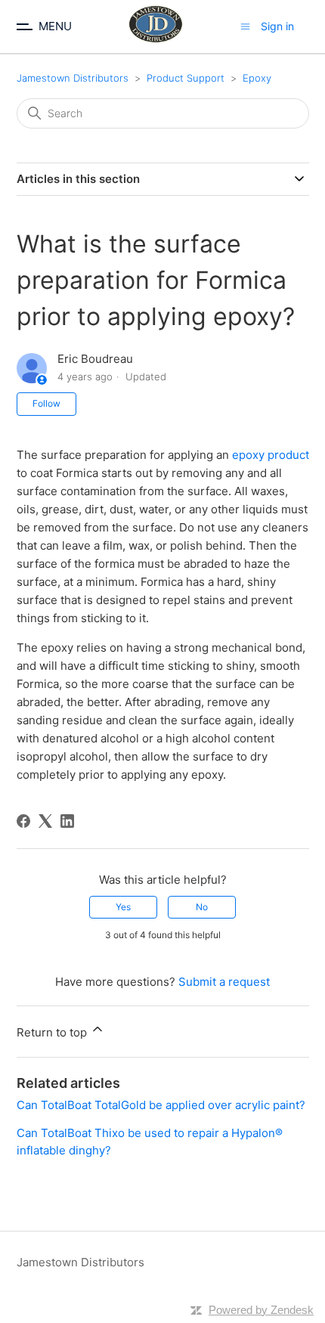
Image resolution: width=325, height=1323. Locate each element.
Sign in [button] (277, 26)
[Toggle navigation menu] (245, 26)
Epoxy (257, 78)
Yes (123, 906)
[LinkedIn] (67, 821)
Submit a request (224, 981)
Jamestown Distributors (72, 78)
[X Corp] (45, 821)
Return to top (53, 1032)
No (202, 906)
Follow (46, 403)
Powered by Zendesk (261, 1309)
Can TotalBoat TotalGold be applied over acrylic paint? (161, 1105)
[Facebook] (23, 821)
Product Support (185, 78)
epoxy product (270, 455)
